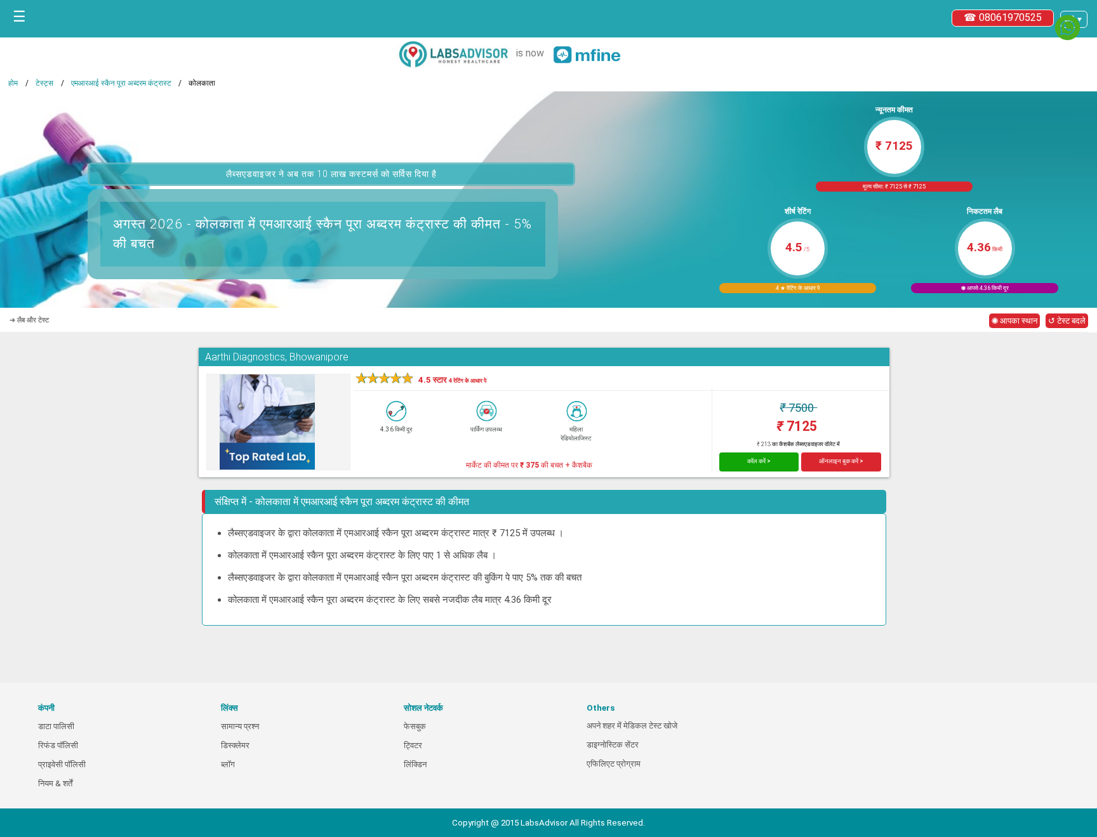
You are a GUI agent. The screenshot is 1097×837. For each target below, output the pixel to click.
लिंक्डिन (415, 764)
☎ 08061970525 (1003, 17)
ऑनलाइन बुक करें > (841, 461)
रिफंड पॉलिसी (58, 745)
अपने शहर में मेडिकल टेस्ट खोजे (632, 725)
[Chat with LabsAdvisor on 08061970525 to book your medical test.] (1067, 27)
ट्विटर (413, 745)
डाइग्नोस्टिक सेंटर (613, 744)
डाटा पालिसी (56, 726)
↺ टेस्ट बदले (1067, 321)
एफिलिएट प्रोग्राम (614, 763)
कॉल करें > (759, 461)
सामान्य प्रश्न (240, 726)
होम (13, 83)
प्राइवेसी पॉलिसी (62, 764)
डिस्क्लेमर (235, 745)
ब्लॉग (228, 764)
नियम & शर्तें (55, 783)
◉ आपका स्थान (1014, 321)
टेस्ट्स (44, 83)
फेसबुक (415, 726)
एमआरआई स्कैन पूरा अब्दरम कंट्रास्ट (121, 83)
